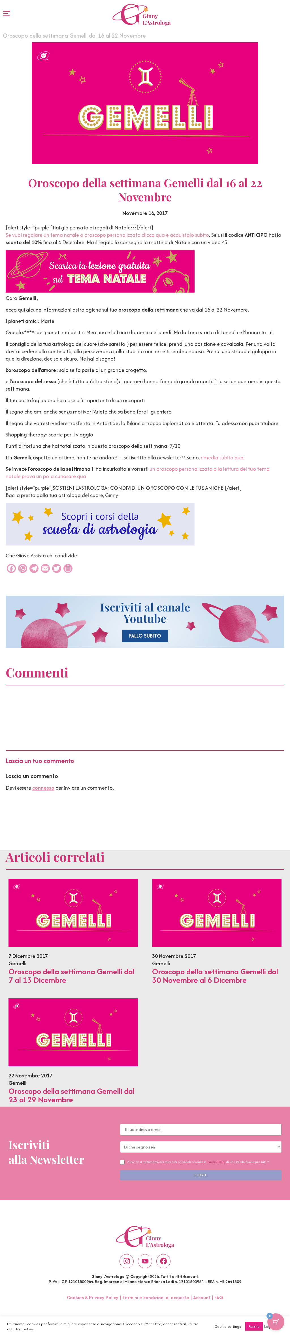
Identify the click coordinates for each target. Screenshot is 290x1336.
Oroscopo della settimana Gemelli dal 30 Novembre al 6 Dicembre (215, 976)
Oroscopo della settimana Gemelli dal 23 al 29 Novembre (71, 1095)
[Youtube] (145, 1261)
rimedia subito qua (222, 457)
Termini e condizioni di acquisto (155, 1297)
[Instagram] (127, 1261)
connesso (43, 788)
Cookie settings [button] (228, 1326)
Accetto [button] (254, 1326)
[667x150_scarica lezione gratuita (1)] (100, 291)
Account (201, 1297)
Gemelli (17, 963)
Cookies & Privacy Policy (92, 1297)
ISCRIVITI (201, 1175)
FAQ (218, 1297)
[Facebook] (163, 1261)
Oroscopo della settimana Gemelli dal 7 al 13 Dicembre (71, 976)
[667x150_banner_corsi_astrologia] (100, 543)
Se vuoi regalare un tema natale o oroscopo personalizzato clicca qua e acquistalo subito (107, 235)
